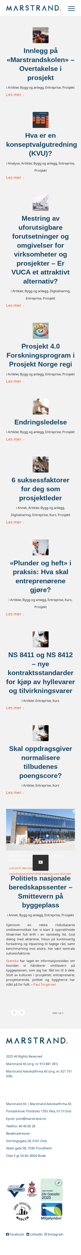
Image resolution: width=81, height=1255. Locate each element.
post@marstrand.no (31, 1118)
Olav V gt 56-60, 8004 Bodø (26, 1156)
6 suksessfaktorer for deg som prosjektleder (40, 489)
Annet (22, 507)
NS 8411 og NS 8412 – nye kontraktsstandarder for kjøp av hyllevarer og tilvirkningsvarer (40, 672)
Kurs (52, 515)
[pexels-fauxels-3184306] (41, 465)
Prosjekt (68, 87)
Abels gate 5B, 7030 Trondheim (29, 1148)
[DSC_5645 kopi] (41, 547)
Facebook (17, 1234)
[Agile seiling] (41, 203)
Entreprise (53, 87)
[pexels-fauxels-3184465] (41, 407)
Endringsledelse (40, 422)
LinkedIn (36, 1234)
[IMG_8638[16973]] (41, 35)
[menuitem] (69, 8)
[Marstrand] (33, 8)
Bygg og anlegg (32, 87)
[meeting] (41, 639)
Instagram (55, 1234)
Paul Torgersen (44, 984)
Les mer (13, 94)
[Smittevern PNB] (41, 863)
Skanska (12, 961)
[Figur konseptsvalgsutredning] (41, 120)
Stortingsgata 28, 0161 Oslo (26, 1141)
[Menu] (69, 8)
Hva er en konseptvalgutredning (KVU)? (41, 144)
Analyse (14, 163)
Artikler (13, 87)
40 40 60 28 (27, 1126)
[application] (40, 828)
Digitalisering (60, 291)
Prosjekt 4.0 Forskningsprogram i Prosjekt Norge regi (40, 355)
